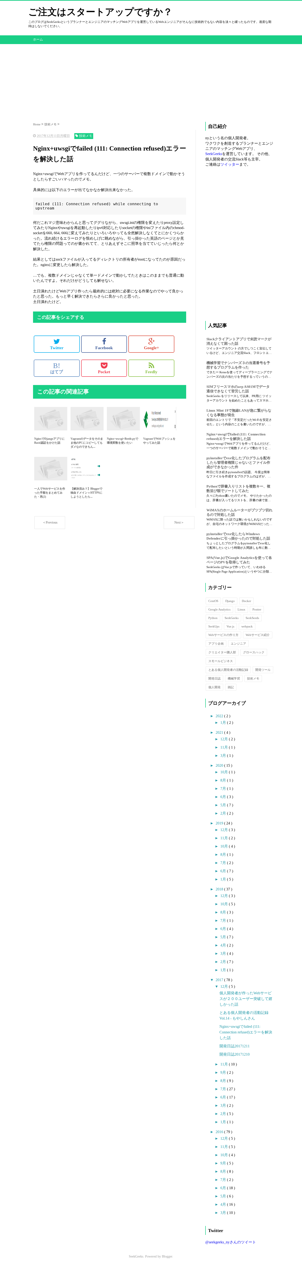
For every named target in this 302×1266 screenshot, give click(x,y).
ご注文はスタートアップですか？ (100, 12)
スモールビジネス (220, 661)
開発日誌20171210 (234, 1054)
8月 (223, 780)
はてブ (56, 368)
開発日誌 (214, 678)
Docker (246, 601)
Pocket (104, 371)
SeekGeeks (213, 154)
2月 (223, 813)
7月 (223, 789)
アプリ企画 (216, 643)
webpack (247, 626)
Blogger (167, 1256)
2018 (220, 889)
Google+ (151, 347)
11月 (224, 747)
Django (230, 601)
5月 (223, 805)
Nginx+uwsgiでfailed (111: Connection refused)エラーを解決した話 (245, 1032)
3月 (223, 756)
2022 (220, 716)
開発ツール (263, 670)
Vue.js (230, 626)
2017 (220, 980)
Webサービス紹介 (258, 635)
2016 (220, 1132)
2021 (220, 732)
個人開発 (214, 687)
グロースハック (253, 652)
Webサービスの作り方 (223, 635)
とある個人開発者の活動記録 (228, 670)
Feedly (151, 371)
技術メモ (253, 678)
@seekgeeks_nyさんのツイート (230, 1242)
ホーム (38, 39)
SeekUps (213, 626)
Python (213, 618)
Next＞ (179, 522)
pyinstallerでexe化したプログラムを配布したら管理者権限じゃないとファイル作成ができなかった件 (238, 462)
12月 (224, 739)
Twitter (56, 347)
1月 (223, 723)
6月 (223, 797)
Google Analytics (219, 609)
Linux (241, 609)
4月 (223, 945)
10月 (224, 772)
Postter (256, 609)
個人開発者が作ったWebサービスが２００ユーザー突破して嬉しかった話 (245, 998)
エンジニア (238, 643)
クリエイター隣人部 (222, 652)
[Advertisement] (151, 77)
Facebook (104, 347)
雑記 (231, 687)
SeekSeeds (252, 618)
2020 (220, 765)
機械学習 (234, 678)
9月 (223, 1072)
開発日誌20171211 (234, 1046)
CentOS (213, 601)
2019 (220, 823)
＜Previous (49, 522)
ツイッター (229, 164)
